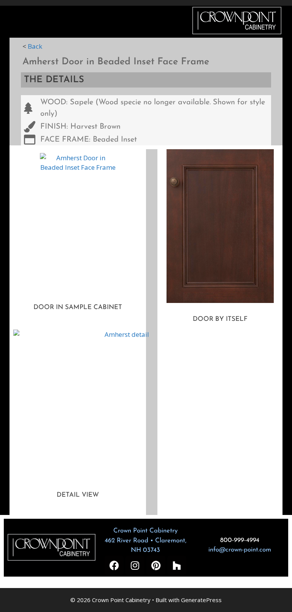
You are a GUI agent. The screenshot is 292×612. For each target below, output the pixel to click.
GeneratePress (201, 600)
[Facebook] (114, 565)
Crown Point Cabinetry (145, 531)
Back (35, 46)
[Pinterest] (155, 565)
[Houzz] (176, 565)
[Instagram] (134, 565)
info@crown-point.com (239, 550)
